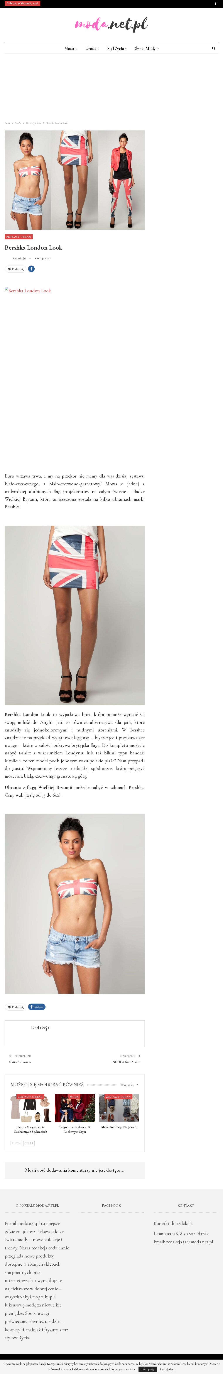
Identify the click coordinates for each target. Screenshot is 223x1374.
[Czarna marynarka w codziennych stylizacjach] (30, 1108)
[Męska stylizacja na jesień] (119, 1108)
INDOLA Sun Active (126, 1062)
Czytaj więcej (168, 1369)
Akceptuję (148, 1369)
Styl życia (115, 48)
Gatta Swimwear (20, 1062)
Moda (69, 48)
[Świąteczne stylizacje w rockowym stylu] (75, 1108)
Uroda (90, 48)
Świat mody (145, 48)
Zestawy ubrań (18, 236)
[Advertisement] (111, 86)
